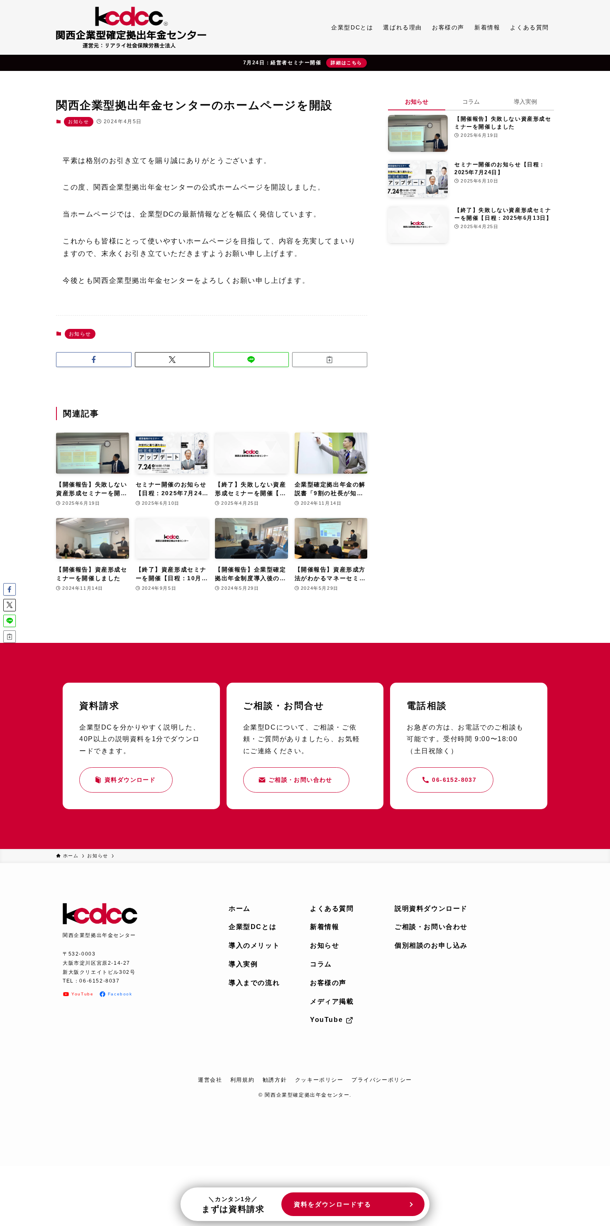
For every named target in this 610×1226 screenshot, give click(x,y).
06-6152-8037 (99, 981)
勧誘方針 (275, 1080)
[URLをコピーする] (330, 359)
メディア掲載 (332, 1001)
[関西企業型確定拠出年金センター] (131, 27)
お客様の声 (328, 982)
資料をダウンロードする (332, 1204)
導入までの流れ (254, 982)
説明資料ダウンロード (431, 908)
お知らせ (78, 121)
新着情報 (324, 926)
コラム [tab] (471, 101)
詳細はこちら (346, 62)
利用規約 (242, 1080)
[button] (94, 359)
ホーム (240, 908)
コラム (321, 964)
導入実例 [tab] (525, 101)
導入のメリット (254, 945)
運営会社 (210, 1080)
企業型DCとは (252, 926)
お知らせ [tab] (416, 101)
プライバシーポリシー (381, 1080)
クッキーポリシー (319, 1080)
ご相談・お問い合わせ (431, 926)
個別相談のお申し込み (431, 945)
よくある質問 (332, 908)
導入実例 (243, 964)
